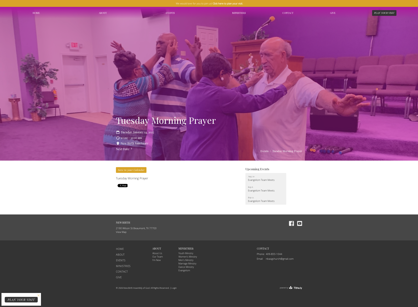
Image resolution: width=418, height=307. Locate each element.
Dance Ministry (186, 266)
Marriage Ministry (187, 263)
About (103, 13)
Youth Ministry (185, 253)
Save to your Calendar (131, 170)
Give (333, 13)
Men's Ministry (185, 260)
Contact (287, 13)
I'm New (156, 260)
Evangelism (184, 270)
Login (174, 287)
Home (36, 13)
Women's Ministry (187, 256)
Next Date (123, 149)
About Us (157, 253)
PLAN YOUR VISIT (384, 13)
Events (170, 13)
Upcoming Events (257, 169)
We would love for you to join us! (209, 3)
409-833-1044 (274, 254)
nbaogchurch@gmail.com (280, 258)
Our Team (157, 256)
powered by (289, 290)
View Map (121, 232)
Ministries (239, 13)
